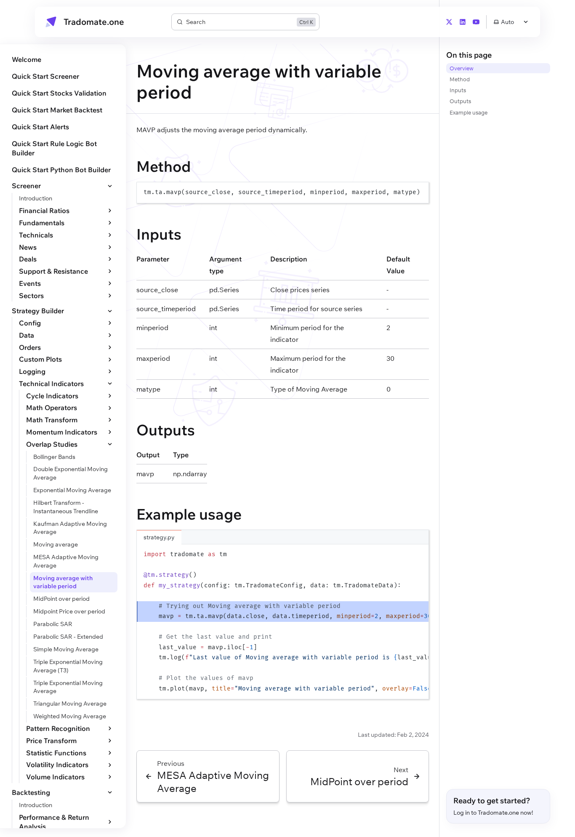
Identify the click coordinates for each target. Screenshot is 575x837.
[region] (282, 192)
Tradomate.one (94, 22)
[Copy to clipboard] (418, 192)
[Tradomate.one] (51, 22)
